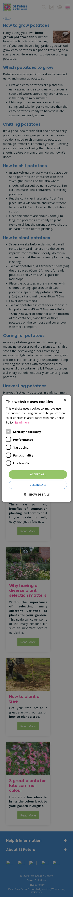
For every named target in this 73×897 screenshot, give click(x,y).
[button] (37, 494)
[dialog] (36, 448)
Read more (22, 422)
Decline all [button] (37, 485)
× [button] (64, 399)
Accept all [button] (38, 474)
